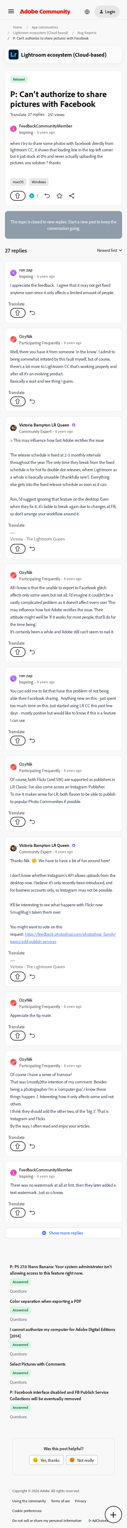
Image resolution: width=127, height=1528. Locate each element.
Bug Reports (87, 32)
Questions (18, 1291)
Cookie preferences (27, 1510)
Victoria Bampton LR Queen (44, 424)
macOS (18, 182)
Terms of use (60, 1501)
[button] (11, 13)
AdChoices (100, 1520)
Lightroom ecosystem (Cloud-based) (40, 32)
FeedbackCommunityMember (45, 125)
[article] (63, 292)
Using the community (29, 1501)
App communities (45, 27)
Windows (39, 182)
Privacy (80, 1501)
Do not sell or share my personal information (47, 1520)
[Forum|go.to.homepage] (45, 12)
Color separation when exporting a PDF (45, 1301)
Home (17, 27)
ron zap (25, 269)
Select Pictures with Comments (38, 1364)
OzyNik (25, 336)
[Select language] (87, 12)
